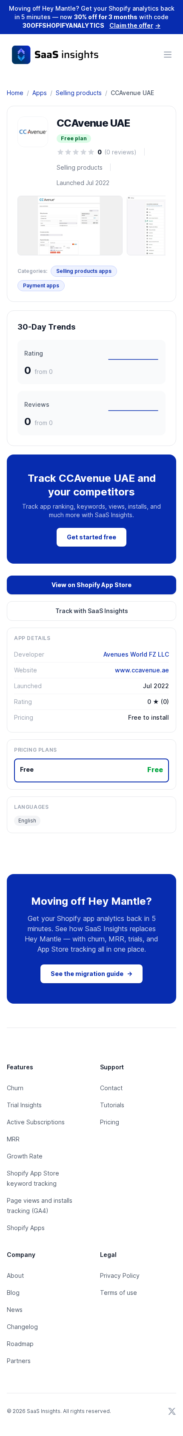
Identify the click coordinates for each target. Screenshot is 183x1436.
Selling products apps (84, 271)
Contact (111, 1087)
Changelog (22, 1326)
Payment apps (41, 285)
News (15, 1309)
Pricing (109, 1122)
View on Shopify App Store (91, 584)
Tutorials (112, 1105)
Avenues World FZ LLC (136, 654)
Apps (39, 92)
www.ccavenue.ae (142, 670)
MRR (13, 1139)
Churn (15, 1087)
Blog (13, 1292)
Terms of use (118, 1292)
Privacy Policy (120, 1275)
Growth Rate (25, 1156)
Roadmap (20, 1343)
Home (15, 92)
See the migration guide (91, 973)
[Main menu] (167, 54)
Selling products (79, 92)
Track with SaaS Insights (91, 610)
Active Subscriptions (36, 1122)
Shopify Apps (26, 1227)
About (15, 1275)
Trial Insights (24, 1105)
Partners (19, 1360)
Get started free (91, 537)
